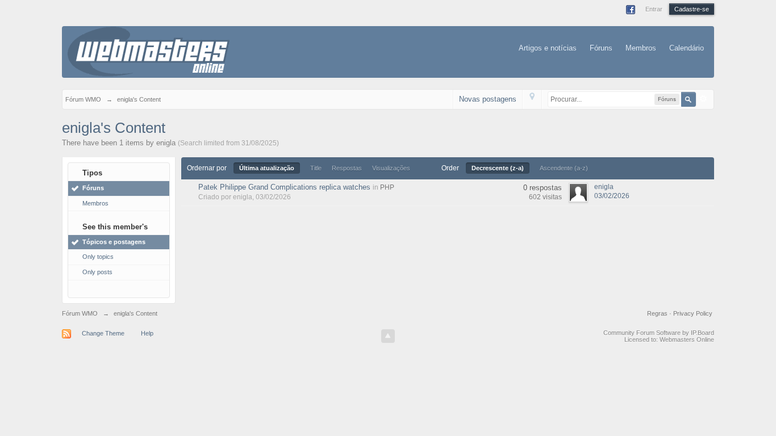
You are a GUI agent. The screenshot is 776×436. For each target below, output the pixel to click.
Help (147, 333)
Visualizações (391, 168)
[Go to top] (388, 336)
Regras (658, 313)
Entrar (653, 9)
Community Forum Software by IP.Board (658, 332)
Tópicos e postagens (113, 241)
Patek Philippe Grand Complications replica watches (284, 187)
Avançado (703, 98)
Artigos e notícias (548, 48)
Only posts (97, 272)
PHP (387, 187)
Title (316, 168)
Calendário (686, 48)
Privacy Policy (692, 313)
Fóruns (601, 48)
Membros (640, 48)
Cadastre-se (691, 9)
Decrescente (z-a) (498, 168)
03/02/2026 (611, 196)
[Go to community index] (149, 51)
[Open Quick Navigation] (532, 99)
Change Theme (103, 333)
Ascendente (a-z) (564, 168)
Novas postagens (487, 99)
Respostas (347, 168)
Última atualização (266, 168)
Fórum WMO (80, 313)
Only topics (98, 256)
